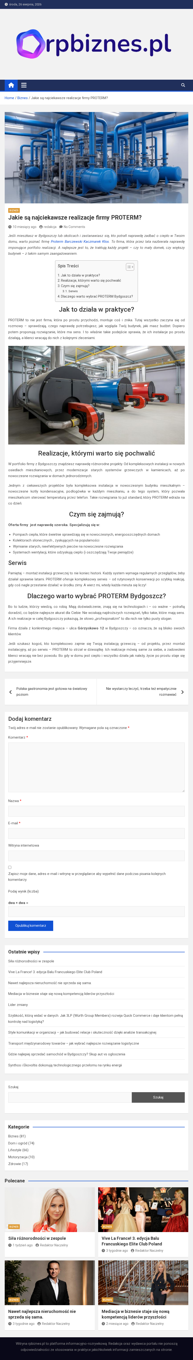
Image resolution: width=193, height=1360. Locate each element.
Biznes (14, 210)
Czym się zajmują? (75, 286)
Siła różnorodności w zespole (31, 961)
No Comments (74, 227)
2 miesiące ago (117, 1324)
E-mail (14, 823)
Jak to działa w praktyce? (80, 275)
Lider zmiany (18, 1005)
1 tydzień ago (23, 1245)
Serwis (73, 291)
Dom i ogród (17, 1143)
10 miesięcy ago (24, 227)
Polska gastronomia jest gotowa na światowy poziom (51, 692)
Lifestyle (14, 1150)
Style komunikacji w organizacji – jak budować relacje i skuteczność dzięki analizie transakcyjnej (82, 1032)
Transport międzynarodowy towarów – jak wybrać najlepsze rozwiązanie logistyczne (73, 1043)
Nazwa (14, 801)
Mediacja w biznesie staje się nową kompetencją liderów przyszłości (61, 994)
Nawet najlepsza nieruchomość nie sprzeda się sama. (50, 983)
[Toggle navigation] (24, 85)
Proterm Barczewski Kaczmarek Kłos (80, 241)
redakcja (50, 227)
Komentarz (18, 737)
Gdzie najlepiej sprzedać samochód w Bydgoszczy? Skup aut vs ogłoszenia (66, 1054)
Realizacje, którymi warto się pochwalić (91, 280)
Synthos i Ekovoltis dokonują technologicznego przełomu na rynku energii (65, 1065)
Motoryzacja (18, 1157)
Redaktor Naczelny (54, 1245)
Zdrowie (14, 1164)
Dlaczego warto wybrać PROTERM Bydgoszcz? (97, 296)
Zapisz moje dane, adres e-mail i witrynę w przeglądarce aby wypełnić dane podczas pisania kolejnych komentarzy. (87, 877)
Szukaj (13, 1087)
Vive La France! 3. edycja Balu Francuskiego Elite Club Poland (55, 972)
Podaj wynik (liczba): (23, 891)
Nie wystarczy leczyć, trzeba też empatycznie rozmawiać (141, 692)
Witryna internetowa (23, 845)
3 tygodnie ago (117, 1250)
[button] (127, 268)
